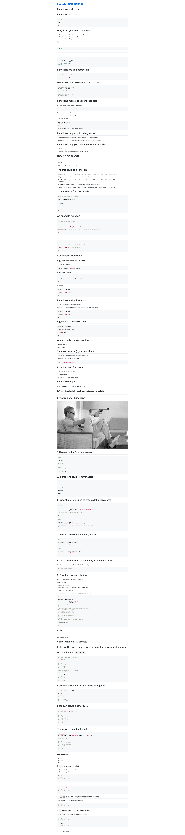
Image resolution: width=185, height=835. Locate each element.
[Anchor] (105, 82)
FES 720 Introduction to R (71, 3)
